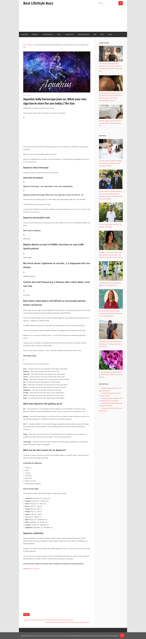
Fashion (30, 45)
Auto (102, 34)
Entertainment (48, 34)
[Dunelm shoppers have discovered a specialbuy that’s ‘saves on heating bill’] (111, 118)
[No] (144, 635)
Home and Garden (83, 34)
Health (110, 34)
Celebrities (24, 34)
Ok (122, 635)
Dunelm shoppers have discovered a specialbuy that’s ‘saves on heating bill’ (110, 123)
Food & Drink (69, 34)
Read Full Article (33, 569)
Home (25, 45)
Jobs (95, 34)
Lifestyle (34, 34)
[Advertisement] (73, 19)
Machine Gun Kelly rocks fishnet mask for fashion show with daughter (67, 622)
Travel (59, 34)
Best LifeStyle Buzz (38, 3)
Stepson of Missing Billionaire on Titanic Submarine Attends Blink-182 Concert (48, 620)
